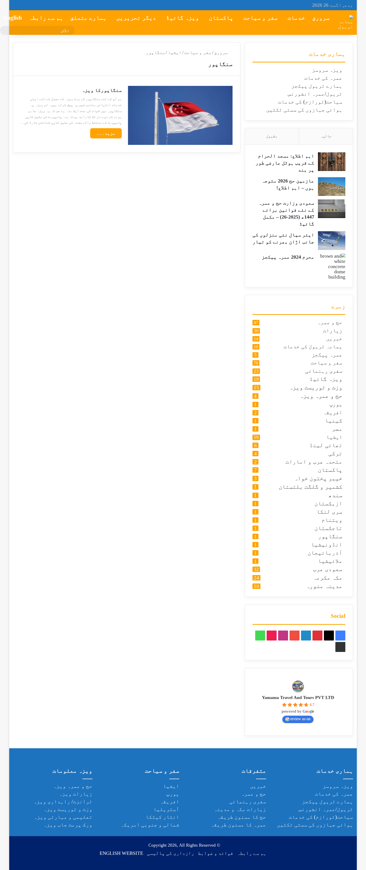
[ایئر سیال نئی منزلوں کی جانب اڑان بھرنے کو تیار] (331, 240)
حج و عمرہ (329, 322)
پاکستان (221, 18)
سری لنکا (329, 512)
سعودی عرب (327, 569)
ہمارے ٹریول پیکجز (316, 86)
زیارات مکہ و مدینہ (240, 809)
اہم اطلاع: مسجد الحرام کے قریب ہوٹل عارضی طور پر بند (284, 163)
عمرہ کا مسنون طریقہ (238, 825)
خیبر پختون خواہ (318, 478)
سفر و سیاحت (260, 18)
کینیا (333, 421)
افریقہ (332, 412)
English (12, 18)
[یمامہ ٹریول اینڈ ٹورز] (345, 22)
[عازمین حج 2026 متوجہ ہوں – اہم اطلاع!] (331, 186)
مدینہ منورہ (324, 586)
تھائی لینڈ (325, 445)
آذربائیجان (324, 553)
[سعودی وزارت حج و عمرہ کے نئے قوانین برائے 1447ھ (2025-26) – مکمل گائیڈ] (331, 208)
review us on (300, 719)
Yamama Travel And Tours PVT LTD (298, 697)
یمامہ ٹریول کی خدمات (313, 346)
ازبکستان (328, 504)
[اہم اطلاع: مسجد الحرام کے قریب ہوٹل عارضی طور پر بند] (331, 161)
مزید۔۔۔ (106, 133)
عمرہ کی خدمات (323, 78)
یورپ (335, 404)
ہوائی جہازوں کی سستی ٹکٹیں (304, 110)
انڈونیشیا (326, 545)
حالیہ (326, 136)
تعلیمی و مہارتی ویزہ (63, 817)
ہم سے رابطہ (46, 18)
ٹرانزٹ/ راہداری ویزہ (62, 802)
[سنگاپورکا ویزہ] (180, 115)
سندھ (335, 495)
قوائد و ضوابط (215, 853)
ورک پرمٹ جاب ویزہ (67, 825)
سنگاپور (330, 536)
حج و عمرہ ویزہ (321, 396)
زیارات (332, 331)
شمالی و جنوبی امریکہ (150, 825)
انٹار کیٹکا (162, 817)
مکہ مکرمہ (327, 578)
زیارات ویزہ (75, 794)
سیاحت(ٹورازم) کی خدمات (310, 102)
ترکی (335, 454)
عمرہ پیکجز (327, 355)
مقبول (271, 136)
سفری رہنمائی (323, 371)
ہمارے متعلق (88, 18)
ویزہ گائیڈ (182, 18)
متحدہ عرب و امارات (314, 462)
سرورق (321, 18)
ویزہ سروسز (327, 70)
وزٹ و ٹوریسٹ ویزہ (315, 388)
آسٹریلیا (166, 809)
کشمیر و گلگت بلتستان (310, 487)
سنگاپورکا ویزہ (102, 90)
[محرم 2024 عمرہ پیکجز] (331, 266)
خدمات (296, 18)
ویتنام (331, 520)
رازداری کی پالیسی (170, 853)
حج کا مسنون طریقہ (241, 817)
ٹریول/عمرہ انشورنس (315, 94)
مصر (337, 429)
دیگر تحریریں (136, 18)
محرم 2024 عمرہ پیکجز (288, 257)
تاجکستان (328, 528)
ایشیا (175, 52)
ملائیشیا (330, 561)
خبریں (334, 339)
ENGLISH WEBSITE (121, 853)
